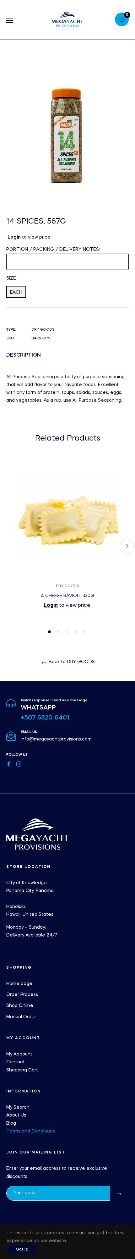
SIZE (11, 278)
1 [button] (49, 631)
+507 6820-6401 (45, 718)
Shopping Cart (22, 1070)
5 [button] (84, 631)
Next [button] (127, 546)
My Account (19, 1054)
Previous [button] (8, 546)
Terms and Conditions (30, 1131)
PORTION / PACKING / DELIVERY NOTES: (53, 249)
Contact (15, 1062)
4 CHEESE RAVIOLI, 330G (67, 596)
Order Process (22, 995)
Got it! (22, 1249)
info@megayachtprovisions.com (56, 739)
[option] (67, 546)
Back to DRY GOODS (71, 662)
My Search (18, 1107)
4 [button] (75, 631)
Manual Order (21, 1017)
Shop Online (19, 1006)
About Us (16, 1115)
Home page (19, 984)
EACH (16, 292)
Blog (11, 1123)
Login (14, 237)
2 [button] (58, 631)
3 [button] (67, 631)
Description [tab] (23, 355)
